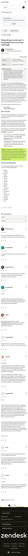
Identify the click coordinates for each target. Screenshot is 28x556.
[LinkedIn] (9, 35)
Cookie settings (6, 546)
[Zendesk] (14, 535)
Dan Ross (7, 356)
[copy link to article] (2, 35)
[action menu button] (26, 228)
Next (18, 505)
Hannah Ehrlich (9, 337)
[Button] (2, 208)
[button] (13, 513)
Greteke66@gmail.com (6, 322)
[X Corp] (7, 35)
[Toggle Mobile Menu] (25, 2)
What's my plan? (23, 56)
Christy (7, 475)
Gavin (6, 447)
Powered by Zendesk (15, 552)
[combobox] (14, 217)
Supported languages (9, 108)
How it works (7, 107)
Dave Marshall (8, 247)
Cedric (7, 315)
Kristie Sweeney (9, 49)
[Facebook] (5, 35)
